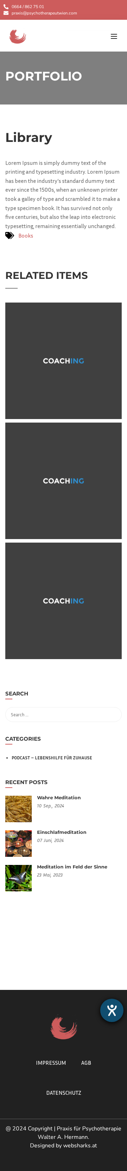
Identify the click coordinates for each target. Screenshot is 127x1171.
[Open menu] (115, 37)
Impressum (51, 1062)
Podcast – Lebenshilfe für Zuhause (52, 757)
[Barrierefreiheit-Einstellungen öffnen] (111, 1010)
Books (25, 235)
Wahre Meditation (59, 797)
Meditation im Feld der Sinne (72, 867)
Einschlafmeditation (61, 832)
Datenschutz (63, 1092)
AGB (86, 1062)
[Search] (113, 694)
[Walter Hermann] (17, 34)
